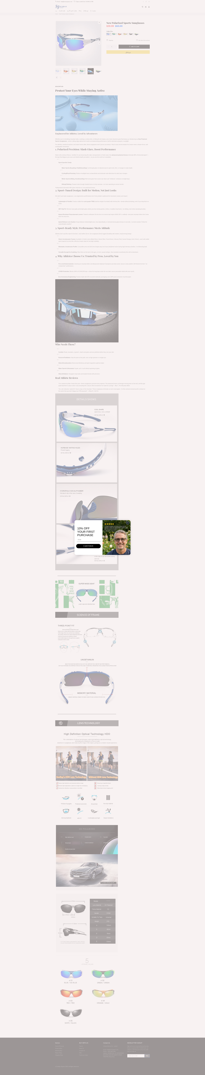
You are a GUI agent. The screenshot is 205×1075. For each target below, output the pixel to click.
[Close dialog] (127, 522)
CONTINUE (88, 546)
